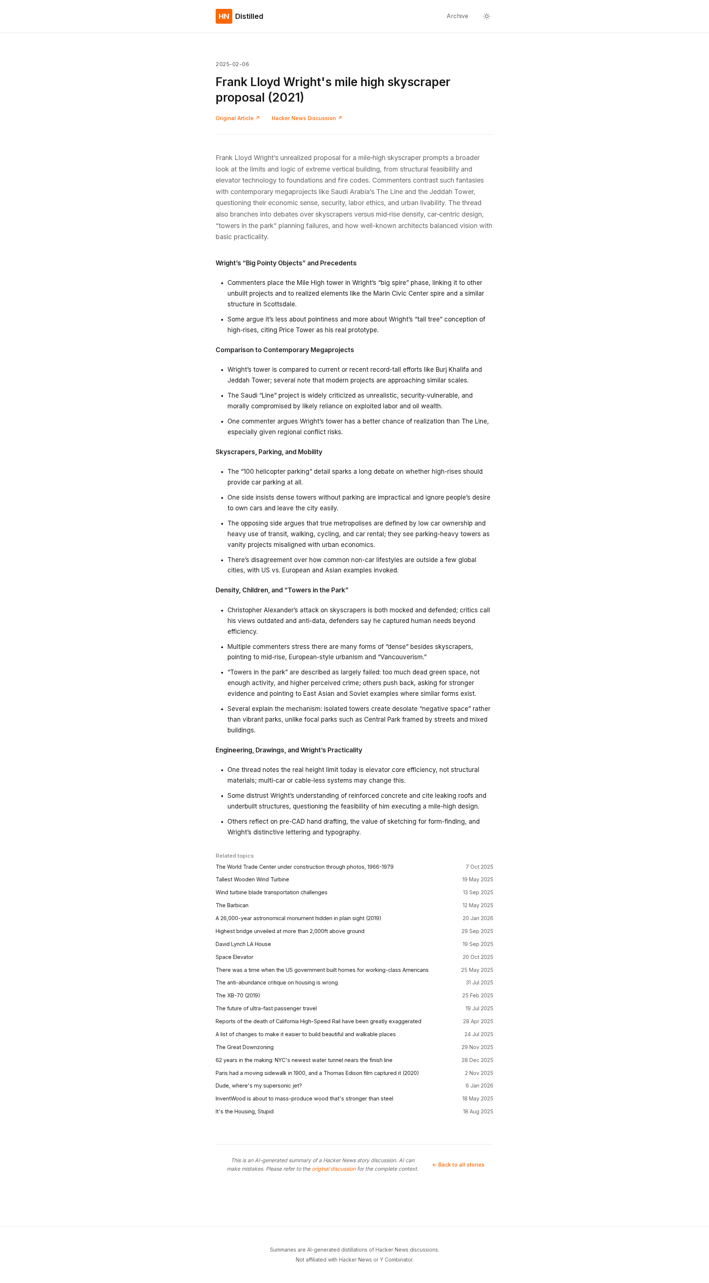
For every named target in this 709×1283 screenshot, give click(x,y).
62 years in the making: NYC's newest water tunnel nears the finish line (304, 1060)
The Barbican (232, 905)
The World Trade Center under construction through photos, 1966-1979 (305, 867)
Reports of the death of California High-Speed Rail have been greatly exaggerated (318, 1021)
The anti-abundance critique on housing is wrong (277, 982)
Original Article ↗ (238, 118)
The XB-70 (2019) (238, 995)
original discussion (334, 1168)
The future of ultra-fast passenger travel (266, 1008)
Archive (457, 16)
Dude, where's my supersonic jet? (259, 1085)
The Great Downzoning (245, 1047)
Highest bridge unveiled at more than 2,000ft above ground (290, 931)
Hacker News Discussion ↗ (307, 118)
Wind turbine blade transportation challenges (272, 892)
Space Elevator (234, 957)
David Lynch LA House (243, 944)
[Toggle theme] (486, 16)
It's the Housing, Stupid (245, 1111)
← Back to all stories (458, 1164)
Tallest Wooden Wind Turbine (252, 879)
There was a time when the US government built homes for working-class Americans (322, 970)
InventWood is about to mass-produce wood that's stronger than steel (304, 1098)
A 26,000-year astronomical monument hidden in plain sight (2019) (298, 918)
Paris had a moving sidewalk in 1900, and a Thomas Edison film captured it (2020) (317, 1073)
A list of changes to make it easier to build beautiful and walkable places (306, 1034)
